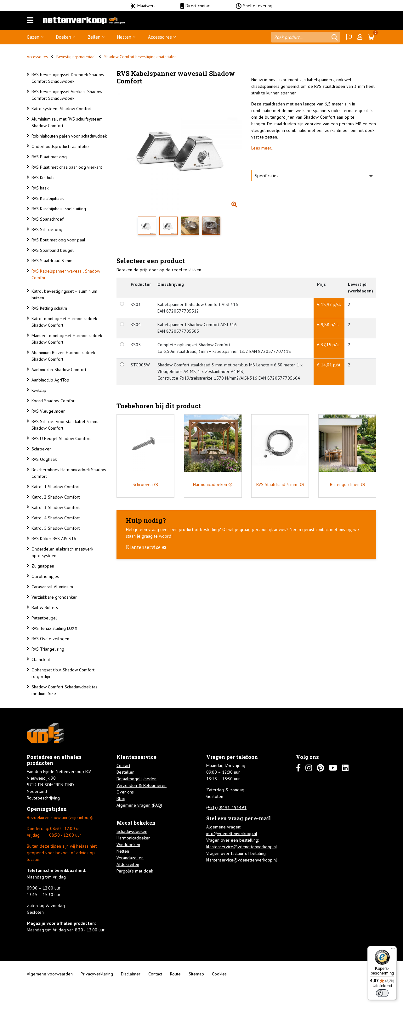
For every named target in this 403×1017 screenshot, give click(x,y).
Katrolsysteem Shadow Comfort (61, 108)
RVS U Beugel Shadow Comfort (61, 438)
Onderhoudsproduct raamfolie (60, 146)
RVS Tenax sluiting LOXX (54, 628)
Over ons (125, 792)
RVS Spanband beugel (52, 250)
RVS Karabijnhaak (47, 198)
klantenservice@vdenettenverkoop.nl (241, 847)
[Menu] (30, 20)
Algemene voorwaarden (50, 974)
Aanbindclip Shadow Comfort (58, 369)
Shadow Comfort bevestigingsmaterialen (140, 56)
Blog (120, 798)
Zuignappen (42, 566)
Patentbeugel (44, 618)
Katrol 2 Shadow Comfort (55, 497)
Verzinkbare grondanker (54, 597)
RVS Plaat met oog (49, 157)
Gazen (33, 37)
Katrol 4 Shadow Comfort (55, 518)
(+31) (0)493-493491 (226, 807)
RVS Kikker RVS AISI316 (53, 538)
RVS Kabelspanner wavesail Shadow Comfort (65, 274)
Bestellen (125, 772)
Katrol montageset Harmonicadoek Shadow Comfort (64, 322)
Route (175, 974)
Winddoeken (128, 844)
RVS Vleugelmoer (48, 411)
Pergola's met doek (134, 871)
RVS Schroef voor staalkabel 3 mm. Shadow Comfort (64, 425)
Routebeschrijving (43, 798)
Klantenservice (143, 547)
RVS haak (39, 188)
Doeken (63, 37)
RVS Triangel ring (47, 649)
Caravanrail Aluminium (52, 587)
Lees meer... (263, 148)
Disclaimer (130, 974)
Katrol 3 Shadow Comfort (55, 507)
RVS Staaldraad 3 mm (51, 260)
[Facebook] (298, 768)
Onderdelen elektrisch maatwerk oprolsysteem (62, 552)
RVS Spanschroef (47, 219)
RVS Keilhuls (42, 177)
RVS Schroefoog (46, 229)
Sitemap (196, 974)
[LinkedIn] (345, 768)
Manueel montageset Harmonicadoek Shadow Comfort (66, 339)
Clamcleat (40, 659)
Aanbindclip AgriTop (50, 380)
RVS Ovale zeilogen (50, 638)
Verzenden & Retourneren (141, 785)
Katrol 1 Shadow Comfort (55, 486)
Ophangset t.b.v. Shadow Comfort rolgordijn (62, 673)
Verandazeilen (130, 858)
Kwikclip (38, 390)
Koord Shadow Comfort (53, 401)
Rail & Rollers (44, 607)
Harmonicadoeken (133, 838)
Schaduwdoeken (131, 831)
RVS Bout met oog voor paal (58, 240)
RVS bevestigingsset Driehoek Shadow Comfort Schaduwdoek (67, 78)
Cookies (219, 974)
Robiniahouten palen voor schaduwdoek (69, 136)
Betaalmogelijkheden (136, 779)
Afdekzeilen (127, 864)
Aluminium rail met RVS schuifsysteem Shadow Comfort (67, 122)
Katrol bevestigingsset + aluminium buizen (64, 294)
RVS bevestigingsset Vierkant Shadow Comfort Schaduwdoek (66, 95)
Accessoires (160, 37)
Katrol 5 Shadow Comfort (55, 528)
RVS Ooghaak (44, 459)
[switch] (382, 993)
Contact (123, 765)
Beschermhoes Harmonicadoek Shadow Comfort (68, 473)
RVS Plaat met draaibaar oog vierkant (66, 167)
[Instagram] (308, 768)
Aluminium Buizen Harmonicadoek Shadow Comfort (63, 356)
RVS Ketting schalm (49, 308)
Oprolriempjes (45, 576)
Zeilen (94, 37)
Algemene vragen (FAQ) (139, 805)
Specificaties (266, 175)
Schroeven (41, 449)
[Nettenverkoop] (84, 20)
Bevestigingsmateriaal (76, 56)
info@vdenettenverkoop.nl (231, 833)
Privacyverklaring (97, 974)
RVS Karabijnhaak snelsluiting (58, 209)
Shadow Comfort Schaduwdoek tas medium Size (64, 690)
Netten (124, 37)
